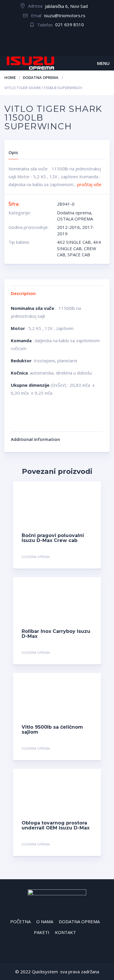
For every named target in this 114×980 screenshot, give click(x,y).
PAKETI (41, 932)
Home (10, 77)
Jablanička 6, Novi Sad (66, 6)
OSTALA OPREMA (75, 219)
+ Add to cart (76, 557)
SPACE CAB (79, 254)
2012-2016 (68, 227)
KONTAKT (65, 932)
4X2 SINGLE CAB (74, 242)
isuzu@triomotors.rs (64, 15)
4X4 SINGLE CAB (79, 245)
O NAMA (44, 921)
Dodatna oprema (40, 77)
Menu (103, 63)
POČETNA (20, 921)
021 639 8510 (69, 24)
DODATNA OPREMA (79, 921)
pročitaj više (89, 184)
